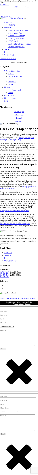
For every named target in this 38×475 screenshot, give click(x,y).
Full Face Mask (14, 90)
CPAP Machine (14, 41)
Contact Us (9, 55)
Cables (11, 73)
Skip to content (5, 16)
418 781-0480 (4, 277)
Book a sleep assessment (8, 59)
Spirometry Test (15, 33)
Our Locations (10, 261)
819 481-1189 (4, 275)
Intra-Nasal (9, 95)
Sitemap (28, 304)
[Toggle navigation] (25, 18)
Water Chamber (15, 76)
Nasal (10, 92)
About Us (8, 22)
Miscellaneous (10, 98)
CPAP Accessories (12, 71)
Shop (6, 49)
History (11, 25)
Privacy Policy (19, 304)
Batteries (12, 82)
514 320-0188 (4, 5)
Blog (6, 52)
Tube (10, 84)
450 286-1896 (4, 273)
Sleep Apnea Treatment (18, 30)
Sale (6, 101)
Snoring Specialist (16, 38)
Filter (10, 79)
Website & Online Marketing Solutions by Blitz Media (18, 298)
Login (16, 7)
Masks (7, 87)
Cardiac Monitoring (16, 36)
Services (8, 27)
